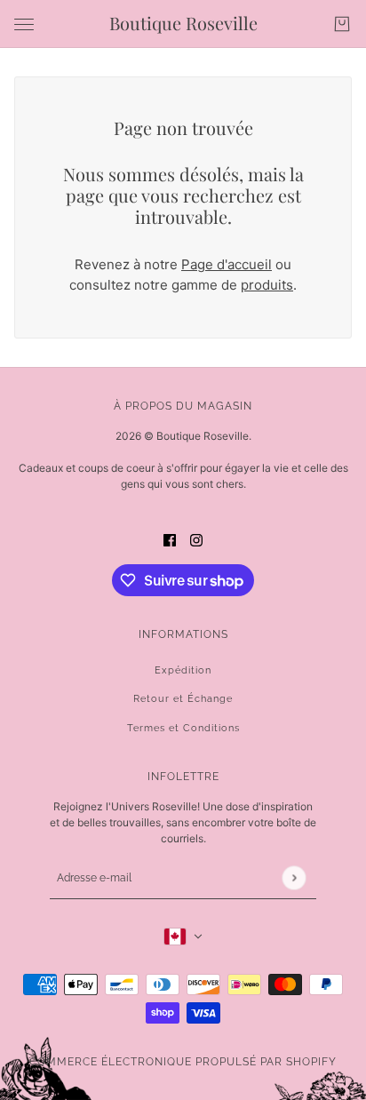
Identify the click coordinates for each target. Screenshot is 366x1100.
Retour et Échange (183, 699)
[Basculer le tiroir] (24, 24)
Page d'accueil (226, 264)
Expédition (183, 670)
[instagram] (196, 540)
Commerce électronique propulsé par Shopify (183, 1062)
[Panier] (342, 24)
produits (267, 284)
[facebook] (169, 540)
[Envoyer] (294, 877)
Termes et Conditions (183, 728)
